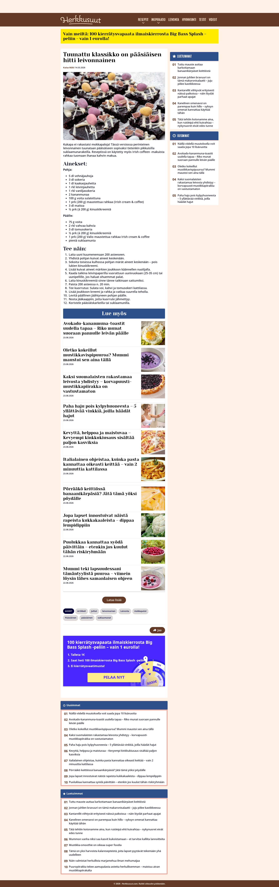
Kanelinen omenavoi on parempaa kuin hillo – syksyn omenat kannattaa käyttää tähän (113, 821)
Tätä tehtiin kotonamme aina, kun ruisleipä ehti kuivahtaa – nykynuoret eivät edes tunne (116, 831)
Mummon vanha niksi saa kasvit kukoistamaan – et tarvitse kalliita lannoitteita (117, 839)
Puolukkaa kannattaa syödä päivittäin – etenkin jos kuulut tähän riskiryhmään (95, 547)
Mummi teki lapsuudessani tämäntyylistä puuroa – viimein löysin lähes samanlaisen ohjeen (97, 573)
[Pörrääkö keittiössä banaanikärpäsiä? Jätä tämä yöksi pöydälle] (153, 498)
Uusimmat (73, 705)
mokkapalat (140, 611)
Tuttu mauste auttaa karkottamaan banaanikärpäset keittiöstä (107, 802)
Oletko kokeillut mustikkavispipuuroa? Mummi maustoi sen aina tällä (96, 355)
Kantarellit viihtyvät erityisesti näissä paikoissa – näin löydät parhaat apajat (115, 813)
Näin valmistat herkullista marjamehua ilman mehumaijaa (104, 860)
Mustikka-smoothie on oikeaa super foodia (95, 845)
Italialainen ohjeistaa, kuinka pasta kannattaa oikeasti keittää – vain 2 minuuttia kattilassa (101, 464)
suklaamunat (104, 617)
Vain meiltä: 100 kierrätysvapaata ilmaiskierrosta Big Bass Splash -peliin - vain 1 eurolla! (134, 36)
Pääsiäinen (70, 617)
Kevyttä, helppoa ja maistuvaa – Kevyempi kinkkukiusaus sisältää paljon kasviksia (98, 437)
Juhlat (94, 611)
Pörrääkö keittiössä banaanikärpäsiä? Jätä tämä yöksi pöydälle (100, 493)
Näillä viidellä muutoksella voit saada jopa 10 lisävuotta (102, 713)
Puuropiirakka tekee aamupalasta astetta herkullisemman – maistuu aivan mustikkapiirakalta (114, 868)
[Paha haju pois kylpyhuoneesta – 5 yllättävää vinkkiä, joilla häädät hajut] (153, 416)
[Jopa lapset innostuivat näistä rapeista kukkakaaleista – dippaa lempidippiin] (153, 525)
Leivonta (173, 19)
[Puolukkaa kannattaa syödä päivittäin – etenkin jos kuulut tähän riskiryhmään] (153, 552)
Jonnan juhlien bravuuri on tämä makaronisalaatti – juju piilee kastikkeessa (114, 807)
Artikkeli (81, 611)
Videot (213, 19)
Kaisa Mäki (68, 67)
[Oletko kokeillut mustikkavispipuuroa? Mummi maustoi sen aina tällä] (153, 360)
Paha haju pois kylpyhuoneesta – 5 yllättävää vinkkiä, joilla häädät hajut (99, 411)
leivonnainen (108, 611)
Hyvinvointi (189, 19)
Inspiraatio (158, 19)
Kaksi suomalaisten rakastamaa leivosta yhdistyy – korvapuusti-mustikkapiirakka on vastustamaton (97, 384)
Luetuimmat (75, 793)
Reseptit (143, 19)
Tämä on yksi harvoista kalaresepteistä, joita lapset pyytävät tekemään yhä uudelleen (115, 852)
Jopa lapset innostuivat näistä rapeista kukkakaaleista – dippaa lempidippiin (98, 520)
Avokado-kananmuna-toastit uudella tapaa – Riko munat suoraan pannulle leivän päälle (96, 328)
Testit (202, 19)
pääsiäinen (87, 617)
